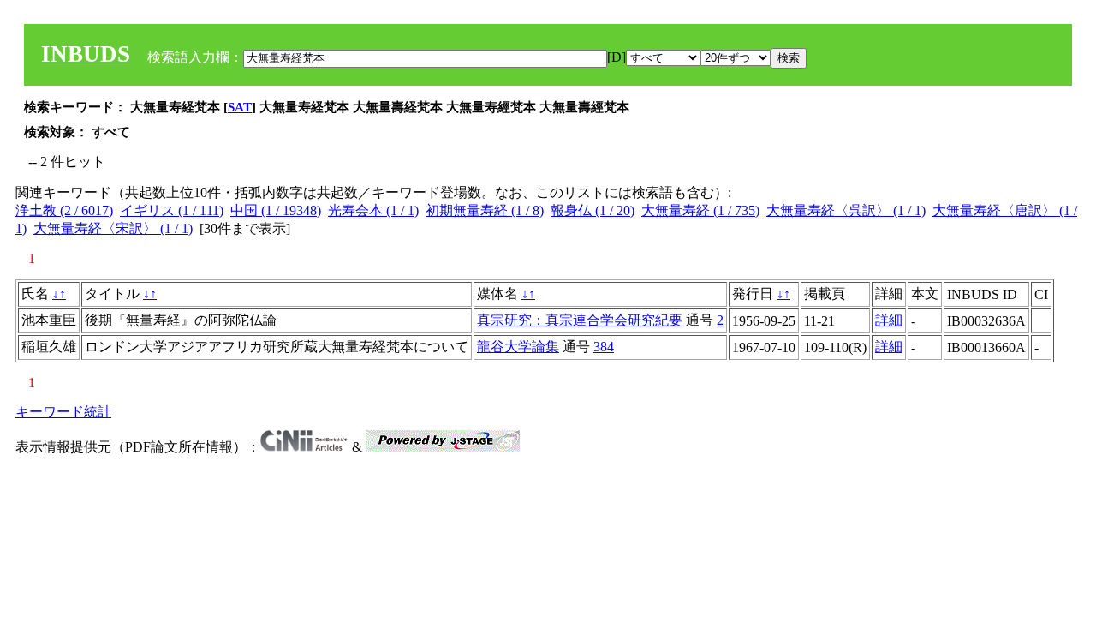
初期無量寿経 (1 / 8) (485, 210)
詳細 (888, 320)
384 (603, 346)
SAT (240, 107)
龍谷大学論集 (518, 346)
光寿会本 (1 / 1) (373, 210)
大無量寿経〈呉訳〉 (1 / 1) (846, 210)
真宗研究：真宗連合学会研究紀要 (579, 320)
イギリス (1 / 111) (171, 210)
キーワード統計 (63, 411)
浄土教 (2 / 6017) (64, 210)
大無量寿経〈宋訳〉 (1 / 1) (113, 228)
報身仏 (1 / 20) (592, 210)
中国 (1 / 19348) (275, 210)
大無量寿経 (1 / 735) (700, 210)
